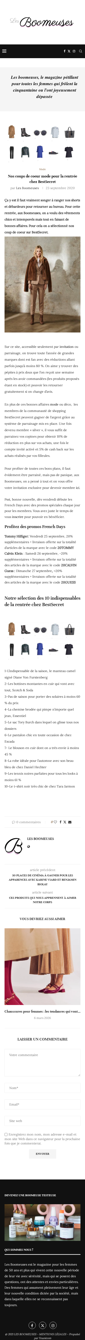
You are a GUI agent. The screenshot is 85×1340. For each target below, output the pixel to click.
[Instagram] (74, 51)
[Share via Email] (69, 822)
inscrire (17, 517)
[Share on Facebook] (60, 822)
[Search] (80, 51)
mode (54, 404)
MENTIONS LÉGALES (52, 1334)
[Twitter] (69, 51)
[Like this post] (55, 822)
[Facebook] (64, 51)
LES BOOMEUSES (25, 1334)
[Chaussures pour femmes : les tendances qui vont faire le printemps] (42, 966)
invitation (67, 347)
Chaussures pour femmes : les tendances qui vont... (42, 1011)
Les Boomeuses (27, 188)
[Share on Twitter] (64, 822)
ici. (78, 488)
